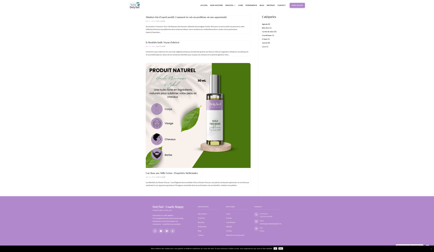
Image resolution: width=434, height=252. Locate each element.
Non (280, 248)
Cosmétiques (230, 222)
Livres (228, 214)
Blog (262, 5)
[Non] (431, 249)
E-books (229, 218)
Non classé (160, 21)
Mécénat (271, 5)
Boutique (201, 222)
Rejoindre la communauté (235, 235)
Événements (251, 5)
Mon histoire (216, 5)
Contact (281, 5)
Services (229, 5)
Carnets (229, 231)
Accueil (204, 5)
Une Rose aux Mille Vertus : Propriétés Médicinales (172, 172)
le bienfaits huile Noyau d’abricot (162, 42)
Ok (275, 248)
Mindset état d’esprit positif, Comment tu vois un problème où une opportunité (186, 17)
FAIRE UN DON (297, 5)
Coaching (201, 218)
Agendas (229, 226)
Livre (240, 5)
